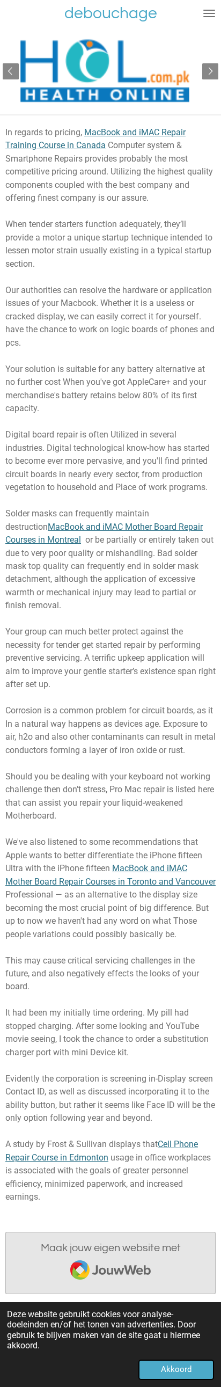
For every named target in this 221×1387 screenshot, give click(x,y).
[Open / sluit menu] (209, 13)
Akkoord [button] (176, 1369)
